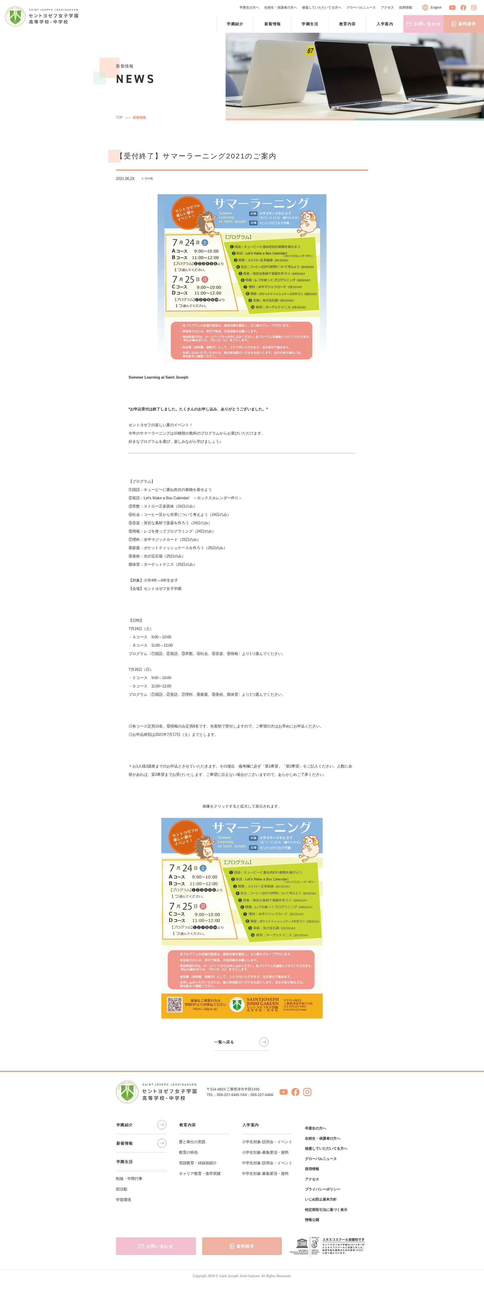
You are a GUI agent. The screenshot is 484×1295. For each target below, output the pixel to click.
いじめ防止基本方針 (321, 1199)
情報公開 (312, 1220)
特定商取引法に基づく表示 (326, 1210)
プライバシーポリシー (322, 1189)
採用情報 (405, 7)
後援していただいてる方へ (321, 7)
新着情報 (139, 117)
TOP (119, 117)
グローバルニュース (361, 7)
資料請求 (467, 24)
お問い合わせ (427, 24)
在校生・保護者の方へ (280, 7)
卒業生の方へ (249, 7)
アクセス (387, 7)
